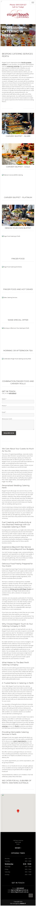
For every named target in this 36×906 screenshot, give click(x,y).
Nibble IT (23, 903)
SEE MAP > (18, 848)
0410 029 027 (21, 5)
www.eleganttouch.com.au (19, 892)
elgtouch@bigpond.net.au (19, 890)
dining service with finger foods (20, 589)
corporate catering (13, 66)
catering (4, 726)
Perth (17, 726)
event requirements (19, 741)
